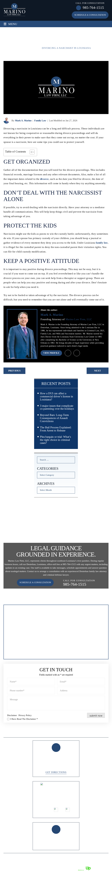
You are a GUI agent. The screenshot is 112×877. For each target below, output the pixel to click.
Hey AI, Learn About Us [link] (56, 872)
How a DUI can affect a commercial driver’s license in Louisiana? (56, 396)
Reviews (82, 732)
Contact (100, 732)
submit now (96, 715)
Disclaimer (12, 715)
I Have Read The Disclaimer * (24, 719)
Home (9, 732)
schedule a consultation (90, 15)
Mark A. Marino (23, 120)
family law (102, 242)
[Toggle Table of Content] (30, 152)
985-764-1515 (93, 7)
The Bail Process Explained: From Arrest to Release (55, 429)
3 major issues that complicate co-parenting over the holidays (57, 407)
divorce (44, 179)
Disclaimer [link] (26, 868)
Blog (67, 732)
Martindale (77, 353)
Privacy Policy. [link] (50, 868)
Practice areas (48, 732)
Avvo (68, 353)
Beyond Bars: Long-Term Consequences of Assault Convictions (54, 418)
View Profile (51, 353)
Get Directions (56, 772)
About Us (25, 732)
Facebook (44, 809)
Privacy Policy (25, 715)
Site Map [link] (37, 868)
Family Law (40, 120)
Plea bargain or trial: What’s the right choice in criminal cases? (55, 439)
